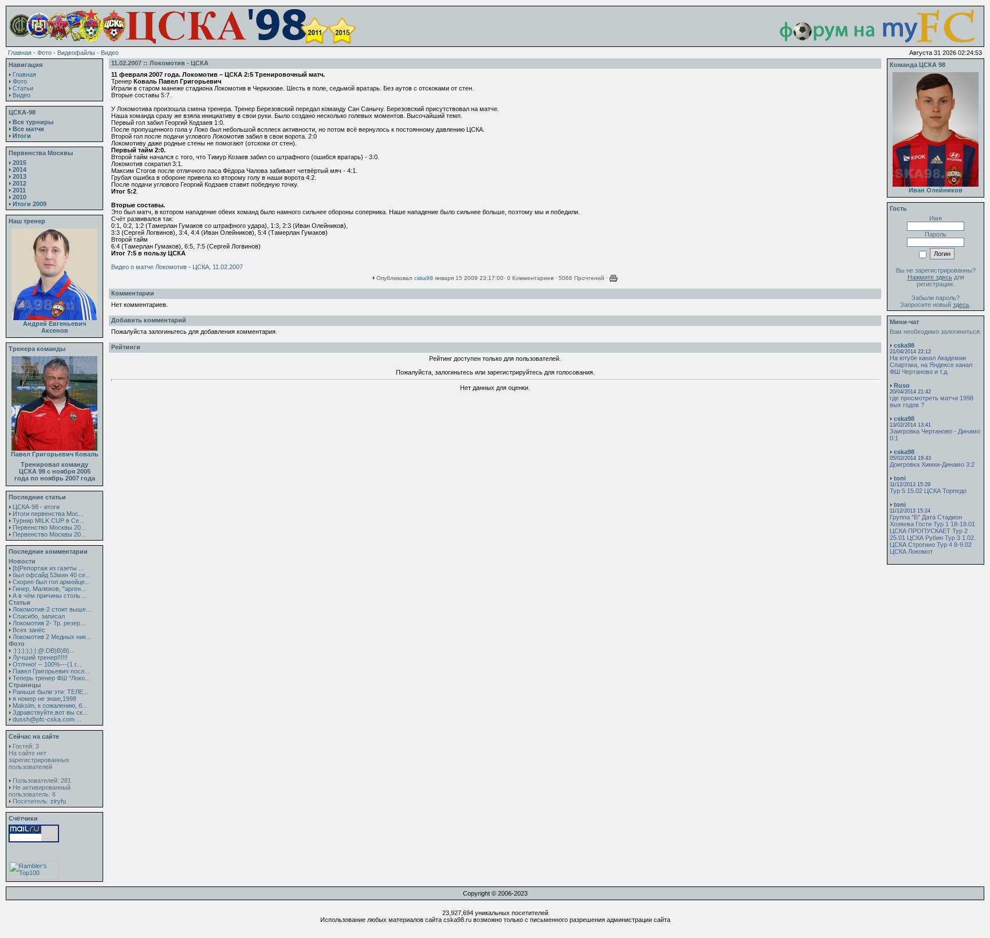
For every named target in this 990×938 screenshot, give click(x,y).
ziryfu (58, 801)
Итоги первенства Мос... (48, 513)
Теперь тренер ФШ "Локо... (51, 678)
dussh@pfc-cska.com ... (47, 719)
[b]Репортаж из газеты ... (48, 568)
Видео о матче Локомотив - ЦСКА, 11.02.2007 (177, 266)
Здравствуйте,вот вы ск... (50, 712)
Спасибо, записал (39, 616)
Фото (44, 52)
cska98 (423, 278)
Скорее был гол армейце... (51, 581)
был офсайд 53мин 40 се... (52, 575)
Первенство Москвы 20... (49, 527)
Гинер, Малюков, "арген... (49, 588)
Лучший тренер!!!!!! (40, 657)
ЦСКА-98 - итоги (36, 506)
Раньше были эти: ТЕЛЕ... (50, 691)
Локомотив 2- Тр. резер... (49, 623)
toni (900, 478)
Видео (110, 52)
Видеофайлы (76, 52)
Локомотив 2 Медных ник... (52, 636)
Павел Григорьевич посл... (51, 671)
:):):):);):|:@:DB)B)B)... (43, 650)
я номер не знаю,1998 (44, 698)
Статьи (23, 88)
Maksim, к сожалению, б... (50, 705)
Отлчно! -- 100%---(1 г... (47, 664)
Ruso (902, 385)
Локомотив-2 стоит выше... (52, 609)
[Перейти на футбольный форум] (866, 41)
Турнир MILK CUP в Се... (48, 520)
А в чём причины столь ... (50, 595)
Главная (20, 52)
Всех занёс (29, 629)
